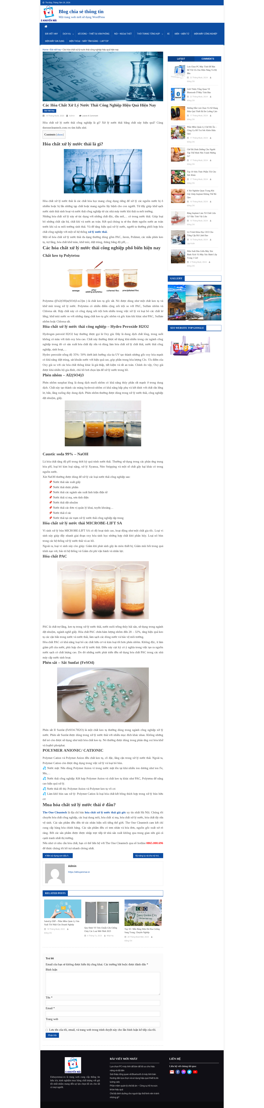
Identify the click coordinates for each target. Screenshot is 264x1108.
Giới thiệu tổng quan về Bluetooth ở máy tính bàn (199, 91)
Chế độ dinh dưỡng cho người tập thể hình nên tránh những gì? (201, 152)
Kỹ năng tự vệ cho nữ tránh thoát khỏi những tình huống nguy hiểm (149, 855)
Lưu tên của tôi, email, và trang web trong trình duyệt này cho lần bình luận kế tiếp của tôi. (102, 1029)
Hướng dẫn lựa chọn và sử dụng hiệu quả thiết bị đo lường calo (202, 110)
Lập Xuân (191, 243)
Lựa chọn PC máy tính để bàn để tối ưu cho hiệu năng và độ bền (202, 70)
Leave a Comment (90, 116)
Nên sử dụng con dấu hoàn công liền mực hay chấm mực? (60, 855)
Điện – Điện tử (182, 34)
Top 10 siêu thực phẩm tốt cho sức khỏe (201, 173)
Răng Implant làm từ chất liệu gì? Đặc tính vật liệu (201, 215)
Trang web (52, 1019)
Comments (208, 59)
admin (72, 116)
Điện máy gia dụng (54, 41)
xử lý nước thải (97, 231)
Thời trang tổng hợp (148, 34)
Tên (49, 997)
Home (45, 49)
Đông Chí (48, 933)
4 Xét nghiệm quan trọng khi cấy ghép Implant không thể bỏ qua (201, 194)
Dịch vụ (67, 34)
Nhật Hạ (110, 936)
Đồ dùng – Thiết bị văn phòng (93, 34)
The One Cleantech (55, 812)
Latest (181, 59)
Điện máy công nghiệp (205, 34)
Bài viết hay (51, 34)
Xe (168, 34)
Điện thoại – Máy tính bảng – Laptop (89, 41)
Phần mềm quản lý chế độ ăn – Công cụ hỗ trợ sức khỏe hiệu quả (202, 130)
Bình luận (51, 969)
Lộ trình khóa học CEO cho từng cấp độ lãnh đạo (200, 234)
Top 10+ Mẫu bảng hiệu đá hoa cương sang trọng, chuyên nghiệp (142, 931)
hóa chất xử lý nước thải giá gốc (105, 812)
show (60, 134)
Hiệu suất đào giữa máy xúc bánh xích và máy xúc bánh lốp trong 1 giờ (202, 254)
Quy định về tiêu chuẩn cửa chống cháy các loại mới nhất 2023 (100, 929)
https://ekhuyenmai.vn (79, 872)
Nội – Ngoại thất (123, 34)
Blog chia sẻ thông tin (81, 11)
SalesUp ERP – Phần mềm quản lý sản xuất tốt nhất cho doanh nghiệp (61, 923)
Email (50, 1008)
